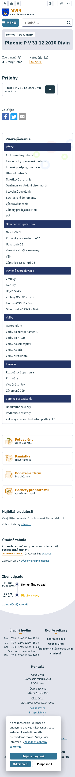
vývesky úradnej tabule (35, 560)
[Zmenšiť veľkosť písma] (56, 3)
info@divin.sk (37, 712)
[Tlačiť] (18, 3)
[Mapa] (11, 3)
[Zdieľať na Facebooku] (5, 116)
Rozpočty (36, 61)
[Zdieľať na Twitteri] (13, 116)
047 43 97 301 (37, 708)
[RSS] (5, 3)
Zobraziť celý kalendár (15, 604)
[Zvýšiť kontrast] (50, 3)
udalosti (26, 524)
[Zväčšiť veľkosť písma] (61, 3)
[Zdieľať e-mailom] (22, 116)
